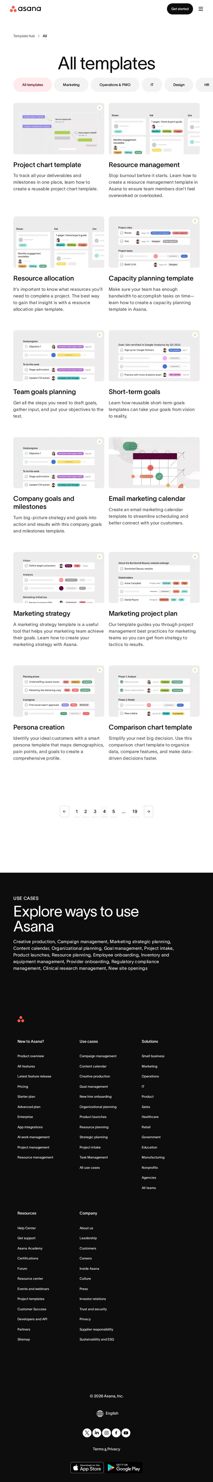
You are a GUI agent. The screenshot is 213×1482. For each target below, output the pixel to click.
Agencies (149, 1177)
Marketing (149, 1066)
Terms (98, 1449)
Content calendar (93, 1066)
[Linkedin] (96, 1432)
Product (148, 1096)
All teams (149, 1188)
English (112, 1413)
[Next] (148, 811)
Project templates (30, 1299)
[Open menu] (200, 8)
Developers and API (32, 1319)
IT (143, 1086)
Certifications (27, 1258)
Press (84, 1289)
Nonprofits (150, 1167)
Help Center (26, 1228)
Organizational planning (98, 1107)
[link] (24, 36)
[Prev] (64, 811)
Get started (180, 9)
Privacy (85, 1319)
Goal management (94, 1086)
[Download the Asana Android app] (124, 1467)
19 (134, 811)
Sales (146, 1107)
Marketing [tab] (71, 85)
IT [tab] (152, 85)
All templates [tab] (32, 85)
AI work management (33, 1137)
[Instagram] (106, 1432)
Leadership (88, 1238)
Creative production (95, 1076)
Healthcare (150, 1117)
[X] (87, 1432)
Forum (22, 1268)
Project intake (90, 1147)
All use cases (90, 1167)
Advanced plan (28, 1107)
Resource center (30, 1278)
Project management (33, 1147)
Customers (88, 1248)
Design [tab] (178, 85)
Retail (146, 1127)
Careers (86, 1258)
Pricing (22, 1086)
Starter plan (26, 1096)
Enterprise (25, 1117)
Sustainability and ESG (97, 1339)
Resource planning (94, 1127)
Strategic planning (94, 1137)
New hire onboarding (95, 1096)
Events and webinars (33, 1289)
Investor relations (93, 1299)
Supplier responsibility (96, 1329)
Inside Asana (89, 1268)
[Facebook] (116, 1432)
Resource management (35, 1157)
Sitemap (23, 1339)
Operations (150, 1076)
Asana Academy (29, 1248)
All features (26, 1066)
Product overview (30, 1056)
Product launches (93, 1117)
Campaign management (98, 1056)
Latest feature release (34, 1076)
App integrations (30, 1127)
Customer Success (31, 1309)
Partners (23, 1329)
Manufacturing (153, 1157)
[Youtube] (125, 1432)
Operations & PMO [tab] (115, 85)
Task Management (94, 1157)
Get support (26, 1238)
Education (149, 1147)
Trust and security (93, 1309)
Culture (85, 1278)
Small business (153, 1056)
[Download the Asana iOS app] (87, 1467)
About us (86, 1228)
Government (151, 1137)
